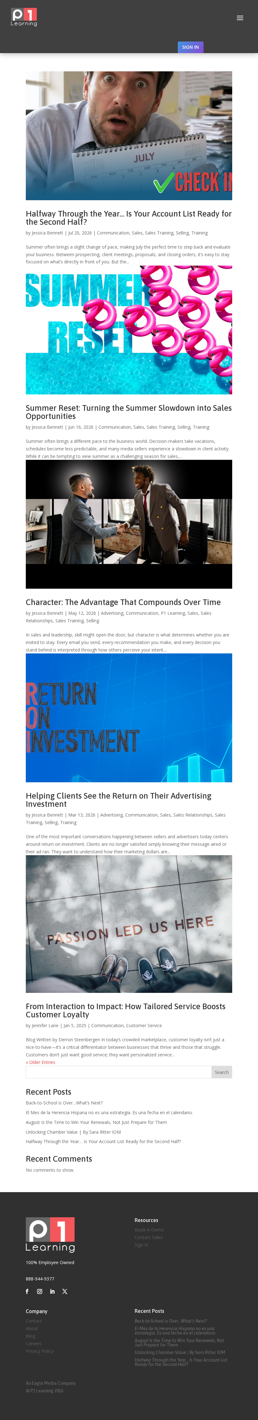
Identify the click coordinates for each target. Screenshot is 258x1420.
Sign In (141, 1245)
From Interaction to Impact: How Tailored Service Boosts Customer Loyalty (126, 1010)
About (32, 1328)
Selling (182, 233)
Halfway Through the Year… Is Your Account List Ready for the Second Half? (129, 218)
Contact (34, 1321)
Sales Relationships (192, 815)
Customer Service (144, 1025)
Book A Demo (149, 1230)
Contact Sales (149, 1237)
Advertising (112, 613)
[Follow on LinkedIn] (52, 1291)
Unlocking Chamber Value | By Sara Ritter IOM (73, 1132)
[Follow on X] (65, 1291)
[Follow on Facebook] (27, 1291)
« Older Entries (40, 1062)
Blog (30, 1336)
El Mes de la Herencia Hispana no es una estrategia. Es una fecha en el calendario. (109, 1112)
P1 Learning (173, 613)
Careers (34, 1343)
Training (199, 233)
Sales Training (159, 233)
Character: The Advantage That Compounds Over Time (123, 602)
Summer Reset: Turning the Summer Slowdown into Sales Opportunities (129, 412)
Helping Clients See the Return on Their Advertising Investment (118, 800)
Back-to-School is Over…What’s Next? (64, 1103)
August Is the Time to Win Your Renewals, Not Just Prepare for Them (96, 1122)
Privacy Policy (39, 1351)
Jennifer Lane (45, 1025)
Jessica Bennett (47, 233)
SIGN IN (190, 47)
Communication (113, 233)
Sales (137, 233)
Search (222, 1072)
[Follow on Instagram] (40, 1291)
